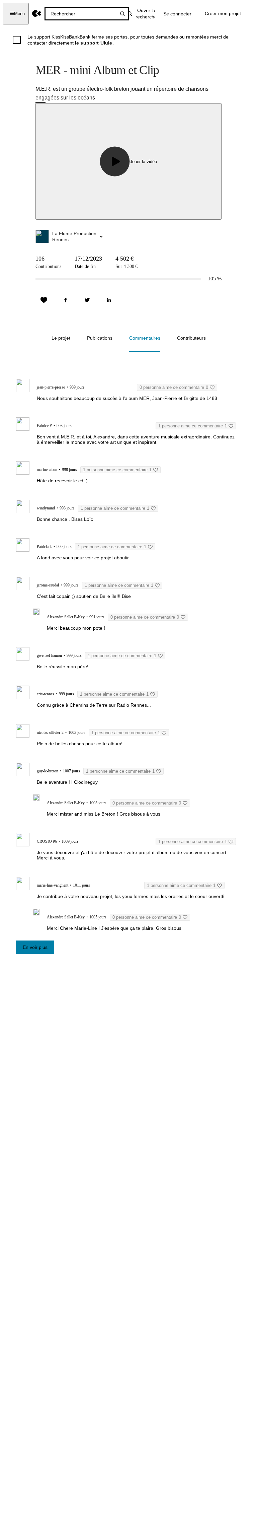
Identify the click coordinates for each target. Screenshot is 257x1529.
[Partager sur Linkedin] (109, 300)
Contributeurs (191, 338)
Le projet (61, 338)
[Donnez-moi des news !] (43, 300)
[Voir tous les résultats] (122, 13)
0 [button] (174, 387)
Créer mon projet (223, 13)
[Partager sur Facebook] (65, 300)
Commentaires (144, 338)
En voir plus (35, 947)
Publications (99, 338)
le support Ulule (93, 43)
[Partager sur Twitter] (87, 300)
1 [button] (192, 425)
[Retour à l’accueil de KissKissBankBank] (37, 13)
